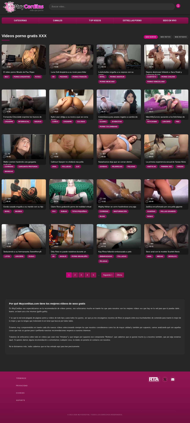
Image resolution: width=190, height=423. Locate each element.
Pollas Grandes (168, 211)
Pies (177, 121)
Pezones (63, 77)
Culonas (81, 121)
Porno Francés (80, 77)
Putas (37, 77)
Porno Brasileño (79, 256)
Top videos (95, 20)
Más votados (181, 37)
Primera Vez (166, 166)
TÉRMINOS (21, 378)
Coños (55, 121)
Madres (18, 211)
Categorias (20, 20)
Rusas (150, 216)
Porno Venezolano (156, 81)
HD (53, 77)
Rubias (64, 211)
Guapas (103, 121)
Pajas (102, 216)
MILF (6, 77)
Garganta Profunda (28, 166)
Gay (77, 166)
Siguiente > (107, 275)
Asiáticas (151, 166)
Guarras (151, 211)
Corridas (9, 166)
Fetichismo (152, 121)
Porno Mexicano (107, 81)
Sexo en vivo (169, 20)
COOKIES (20, 393)
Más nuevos (150, 37)
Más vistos (165, 37)
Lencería (166, 121)
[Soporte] (173, 379)
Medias (160, 256)
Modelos (172, 256)
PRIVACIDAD (22, 386)
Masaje (63, 256)
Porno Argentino (22, 77)
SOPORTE (20, 400)
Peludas (131, 166)
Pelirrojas (117, 166)
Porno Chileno (168, 77)
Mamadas (9, 171)
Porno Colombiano (108, 126)
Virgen (180, 166)
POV (54, 211)
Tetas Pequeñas (79, 211)
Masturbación (120, 211)
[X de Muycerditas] (165, 379)
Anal (54, 166)
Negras (37, 121)
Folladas (66, 166)
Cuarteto (151, 77)
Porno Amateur (117, 77)
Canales (57, 20)
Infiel (102, 77)
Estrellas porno (132, 20)
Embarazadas (106, 256)
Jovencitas (117, 121)
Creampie (9, 121)
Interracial (23, 121)
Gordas (103, 166)
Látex (7, 256)
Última (119, 275)
